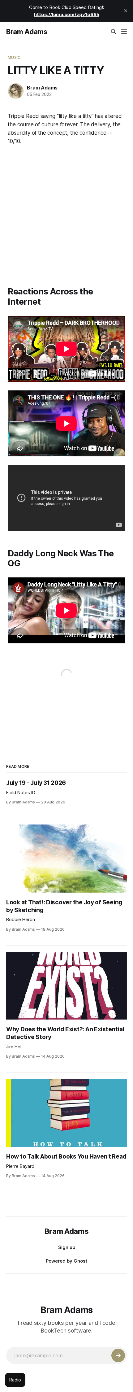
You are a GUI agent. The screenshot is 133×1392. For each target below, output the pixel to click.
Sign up (66, 1247)
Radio (15, 1379)
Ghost (80, 1261)
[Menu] (124, 32)
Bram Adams (26, 31)
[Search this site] (113, 32)
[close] (126, 11)
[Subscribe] (118, 1355)
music (14, 57)
